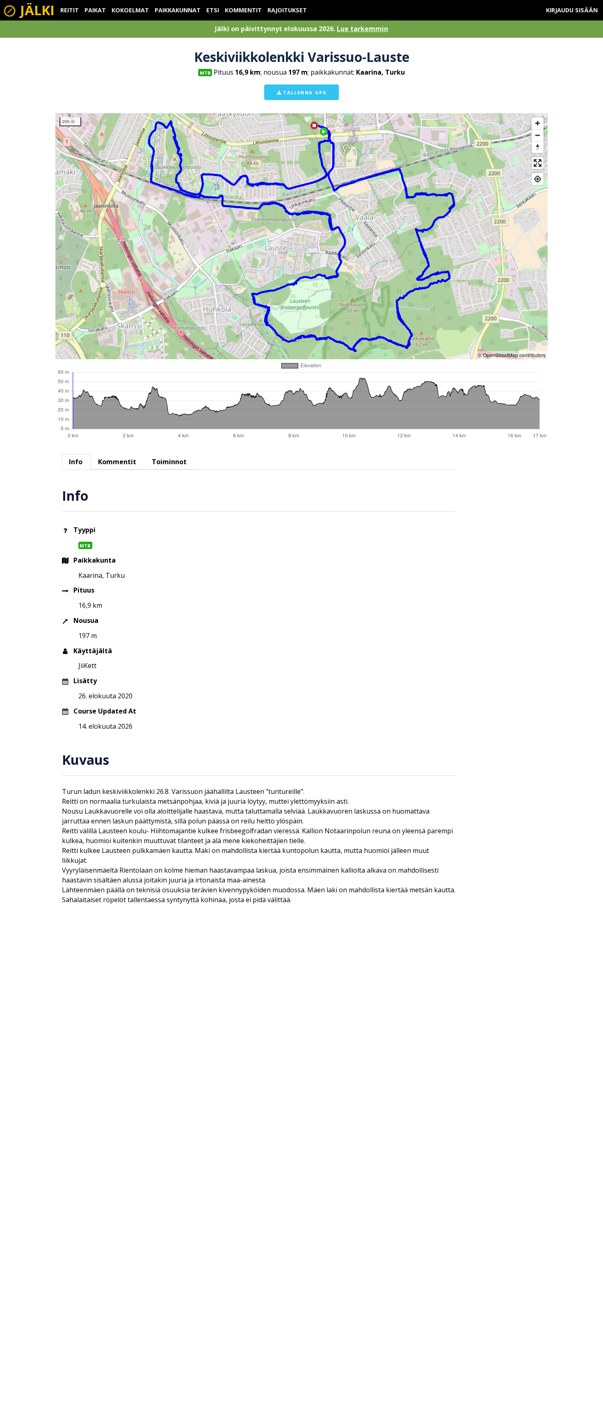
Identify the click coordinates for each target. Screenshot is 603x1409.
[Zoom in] (538, 123)
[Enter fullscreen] (538, 163)
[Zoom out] (538, 135)
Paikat (95, 10)
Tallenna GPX (304, 92)
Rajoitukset (287, 10)
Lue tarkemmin (362, 28)
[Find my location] (538, 179)
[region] (301, 236)
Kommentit (243, 10)
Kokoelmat (130, 10)
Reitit (69, 10)
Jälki (36, 10)
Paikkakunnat (178, 10)
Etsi (212, 10)
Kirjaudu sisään (572, 10)
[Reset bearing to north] (538, 147)
